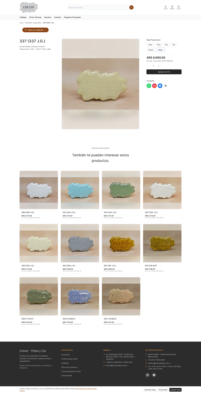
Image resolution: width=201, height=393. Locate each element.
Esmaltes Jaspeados (33, 23)
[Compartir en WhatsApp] (149, 85)
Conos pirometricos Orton (71, 371)
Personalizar (163, 390)
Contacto (57, 17)
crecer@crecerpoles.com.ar (116, 365)
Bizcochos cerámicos (69, 367)
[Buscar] (131, 7)
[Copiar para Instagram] (154, 85)
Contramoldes (66, 376)
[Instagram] (147, 375)
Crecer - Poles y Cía (33, 351)
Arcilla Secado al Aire (69, 359)
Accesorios (65, 355)
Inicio (21, 23)
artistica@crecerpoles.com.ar (159, 363)
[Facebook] (154, 375)
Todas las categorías (35, 30)
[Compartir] (55, 173)
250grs (160, 50)
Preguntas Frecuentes (72, 17)
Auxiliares (65, 363)
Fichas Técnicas (35, 17)
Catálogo (23, 17)
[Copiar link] (165, 85)
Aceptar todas (175, 390)
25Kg (150, 44)
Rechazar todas (150, 390)
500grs (151, 50)
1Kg (174, 44)
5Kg (166, 44)
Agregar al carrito (164, 72)
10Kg (158, 44)
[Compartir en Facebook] (160, 85)
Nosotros (47, 17)
